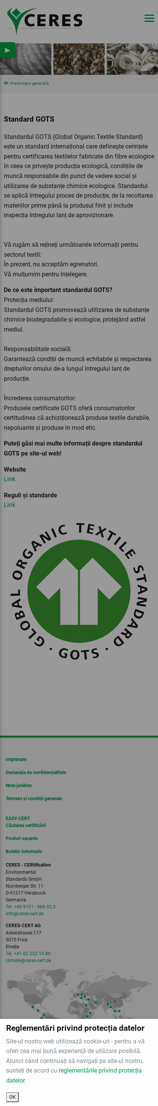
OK (12, 1097)
